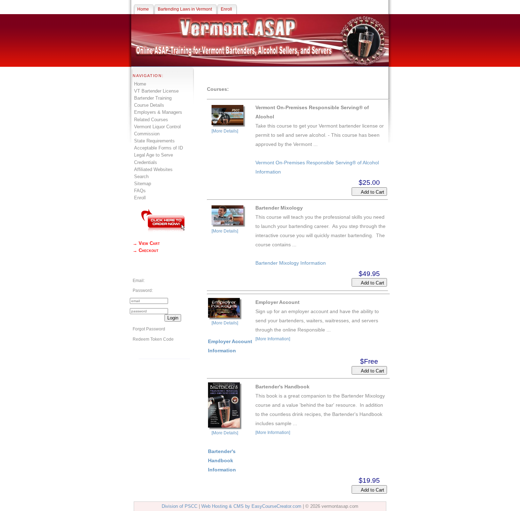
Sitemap (142, 183)
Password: (143, 290)
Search (141, 176)
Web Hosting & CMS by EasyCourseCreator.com (251, 506)
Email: (139, 280)
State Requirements (154, 140)
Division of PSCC (179, 506)
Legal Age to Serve (153, 155)
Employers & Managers (158, 112)
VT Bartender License (156, 91)
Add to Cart (372, 192)
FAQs (140, 190)
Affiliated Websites (153, 169)
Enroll (140, 197)
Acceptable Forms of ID (158, 148)
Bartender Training (153, 98)
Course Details (149, 105)
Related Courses (151, 119)
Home (140, 84)
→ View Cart (146, 243)
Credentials (145, 162)
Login (172, 318)
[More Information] (272, 339)
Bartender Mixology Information (290, 263)
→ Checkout (145, 250)
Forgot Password (149, 329)
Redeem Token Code (153, 339)
